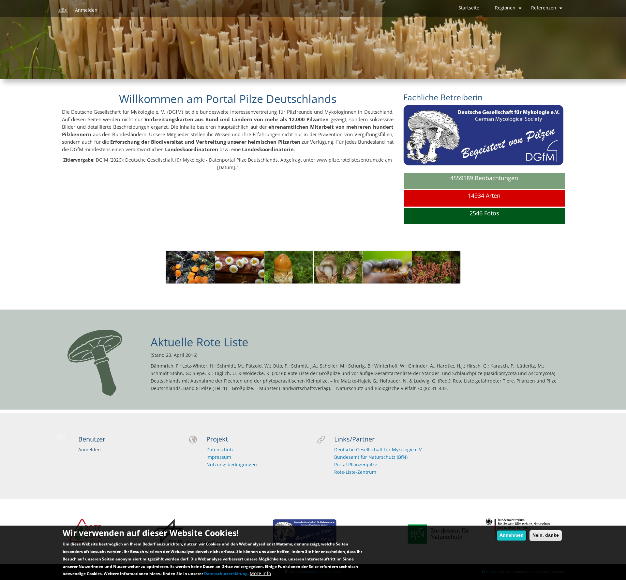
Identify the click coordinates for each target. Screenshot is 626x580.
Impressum (218, 457)
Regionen (509, 10)
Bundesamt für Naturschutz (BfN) (371, 457)
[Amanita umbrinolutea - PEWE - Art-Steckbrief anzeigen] (239, 272)
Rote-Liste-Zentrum (355, 472)
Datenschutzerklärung (225, 574)
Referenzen (547, 10)
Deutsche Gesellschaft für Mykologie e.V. (378, 450)
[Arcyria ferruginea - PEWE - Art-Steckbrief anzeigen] (387, 272)
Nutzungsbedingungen (231, 465)
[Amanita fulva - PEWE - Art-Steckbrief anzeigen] (190, 272)
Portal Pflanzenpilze (355, 465)
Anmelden (86, 10)
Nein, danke (545, 535)
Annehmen (511, 535)
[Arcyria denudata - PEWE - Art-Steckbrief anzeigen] (338, 272)
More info (260, 574)
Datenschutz (220, 450)
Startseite (468, 8)
